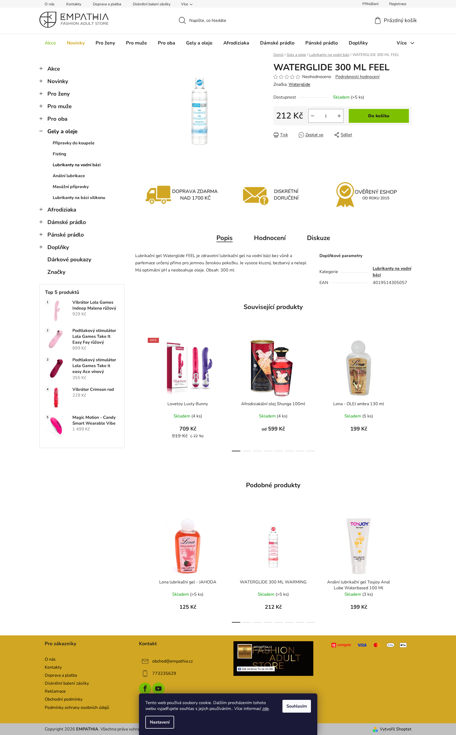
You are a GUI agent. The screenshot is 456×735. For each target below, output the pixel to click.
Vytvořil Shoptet (396, 729)
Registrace (397, 3)
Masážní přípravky (71, 187)
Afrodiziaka (61, 209)
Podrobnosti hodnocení (357, 77)
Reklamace (55, 691)
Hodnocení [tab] (270, 238)
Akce (53, 68)
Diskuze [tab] (318, 238)
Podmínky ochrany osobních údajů (77, 707)
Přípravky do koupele (74, 143)
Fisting (59, 154)
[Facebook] (145, 689)
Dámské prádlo (66, 222)
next (407, 393)
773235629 (164, 673)
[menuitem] (50, 43)
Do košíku (378, 116)
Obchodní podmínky (64, 699)
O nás (50, 4)
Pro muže (59, 106)
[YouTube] (158, 689)
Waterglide (299, 84)
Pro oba (57, 119)
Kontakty (73, 4)
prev (139, 393)
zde (265, 709)
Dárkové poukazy (69, 259)
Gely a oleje (62, 131)
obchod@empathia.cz (172, 661)
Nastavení (160, 722)
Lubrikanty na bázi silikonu (79, 198)
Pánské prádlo (65, 234)
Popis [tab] (224, 238)
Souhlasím (296, 706)
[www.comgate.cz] (370, 645)
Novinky (57, 81)
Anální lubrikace (69, 176)
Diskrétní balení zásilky (151, 4)
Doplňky (58, 247)
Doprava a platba (107, 4)
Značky (56, 272)
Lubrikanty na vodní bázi (77, 165)
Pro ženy (58, 94)
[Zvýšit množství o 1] (339, 116)
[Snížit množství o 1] (313, 116)
